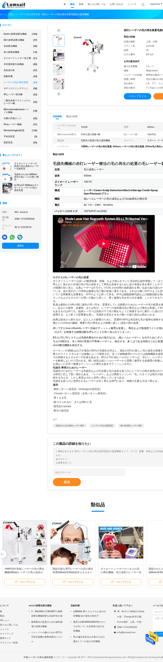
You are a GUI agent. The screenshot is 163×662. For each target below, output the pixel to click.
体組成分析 (20, 70)
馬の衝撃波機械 (20, 52)
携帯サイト (5, 638)
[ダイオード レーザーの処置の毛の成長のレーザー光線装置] (7, 166)
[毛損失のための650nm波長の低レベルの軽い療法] (7, 177)
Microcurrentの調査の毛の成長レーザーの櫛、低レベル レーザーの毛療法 (73, 572)
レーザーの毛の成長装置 (102, 426)
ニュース (4, 629)
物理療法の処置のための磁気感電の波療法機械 (46, 624)
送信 (67, 482)
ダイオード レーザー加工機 (20, 58)
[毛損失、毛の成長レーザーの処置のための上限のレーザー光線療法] (26, 542)
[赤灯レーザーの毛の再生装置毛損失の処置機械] (93, 55)
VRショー (5, 620)
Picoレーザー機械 (20, 124)
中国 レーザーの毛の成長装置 (38, 657)
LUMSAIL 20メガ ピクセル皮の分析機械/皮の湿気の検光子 (89, 613)
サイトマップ (6, 633)
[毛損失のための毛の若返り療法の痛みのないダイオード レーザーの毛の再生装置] (122, 542)
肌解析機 (20, 76)
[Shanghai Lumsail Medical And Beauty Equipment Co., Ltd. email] (4, 237)
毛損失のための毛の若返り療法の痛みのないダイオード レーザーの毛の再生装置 (122, 572)
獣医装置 (20, 142)
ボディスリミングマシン (20, 88)
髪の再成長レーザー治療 (131, 426)
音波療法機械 (20, 46)
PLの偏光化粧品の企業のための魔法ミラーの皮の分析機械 (89, 639)
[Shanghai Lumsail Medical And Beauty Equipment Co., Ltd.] (14, 5)
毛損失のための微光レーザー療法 (70, 426)
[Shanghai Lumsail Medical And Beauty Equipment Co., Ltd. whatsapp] (12, 237)
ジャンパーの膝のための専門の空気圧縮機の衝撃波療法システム (46, 637)
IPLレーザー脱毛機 (20, 94)
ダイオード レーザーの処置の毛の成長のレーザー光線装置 (26, 166)
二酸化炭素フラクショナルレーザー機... (20, 102)
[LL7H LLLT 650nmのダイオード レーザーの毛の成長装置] (7, 188)
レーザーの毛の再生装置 (20, 82)
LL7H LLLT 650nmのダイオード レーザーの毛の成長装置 (26, 187)
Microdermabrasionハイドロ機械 (20, 110)
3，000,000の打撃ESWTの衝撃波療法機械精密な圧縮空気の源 (46, 613)
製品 (2, 616)
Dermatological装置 (20, 130)
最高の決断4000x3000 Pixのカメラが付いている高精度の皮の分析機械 (89, 626)
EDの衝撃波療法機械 (20, 40)
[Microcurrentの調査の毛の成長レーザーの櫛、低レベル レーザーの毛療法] (74, 542)
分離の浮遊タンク (20, 118)
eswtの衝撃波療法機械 (20, 34)
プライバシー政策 (9, 642)
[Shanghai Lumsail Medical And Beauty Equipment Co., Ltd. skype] (19, 237)
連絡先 (20, 245)
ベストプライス (137, 96)
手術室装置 (20, 136)
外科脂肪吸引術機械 (20, 64)
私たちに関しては (9, 624)
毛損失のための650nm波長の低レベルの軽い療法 (26, 177)
